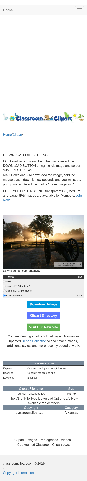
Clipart (17, 134)
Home (8, 9)
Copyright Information (18, 472)
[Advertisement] (43, 62)
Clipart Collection (34, 341)
